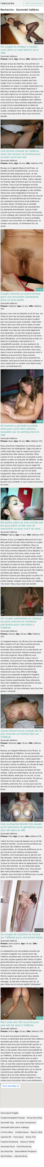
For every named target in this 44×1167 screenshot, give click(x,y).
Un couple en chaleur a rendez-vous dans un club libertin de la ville (20, 49)
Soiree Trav (31, 1137)
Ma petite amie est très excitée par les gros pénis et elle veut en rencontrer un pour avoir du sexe (22, 525)
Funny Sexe (18, 1137)
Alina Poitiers (6, 1156)
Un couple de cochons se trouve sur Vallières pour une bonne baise (21, 936)
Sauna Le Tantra (27, 1142)
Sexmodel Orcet (8, 1146)
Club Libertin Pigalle (9, 1113)
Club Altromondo (24, 1146)
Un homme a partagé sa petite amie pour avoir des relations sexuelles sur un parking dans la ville (20, 430)
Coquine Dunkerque (9, 1142)
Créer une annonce (33, 3)
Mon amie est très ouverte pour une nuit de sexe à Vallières (20, 1024)
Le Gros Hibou (7, 1132)
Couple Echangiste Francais (13, 1118)
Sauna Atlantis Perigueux (26, 1151)
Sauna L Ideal (36, 1132)
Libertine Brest (20, 1156)
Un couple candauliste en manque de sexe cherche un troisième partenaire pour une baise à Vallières (21, 623)
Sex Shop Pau (7, 1151)
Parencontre (7, 3)
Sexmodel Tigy (7, 1122)
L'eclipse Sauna (21, 1132)
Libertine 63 (6, 1137)
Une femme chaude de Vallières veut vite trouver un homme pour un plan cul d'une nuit (21, 154)
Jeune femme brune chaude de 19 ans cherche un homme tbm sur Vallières (21, 733)
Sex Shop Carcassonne (26, 1122)
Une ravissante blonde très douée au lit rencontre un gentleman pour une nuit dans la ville (22, 827)
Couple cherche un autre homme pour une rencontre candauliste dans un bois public (20, 296)
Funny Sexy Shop (34, 1118)
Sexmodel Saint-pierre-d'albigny (15, 1127)
